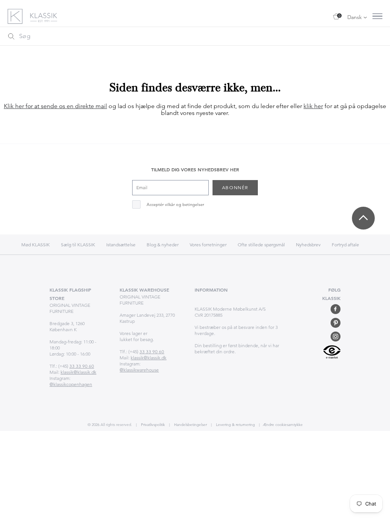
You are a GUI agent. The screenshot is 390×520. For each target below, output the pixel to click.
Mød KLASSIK (35, 244)
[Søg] (11, 36)
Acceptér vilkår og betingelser (175, 204)
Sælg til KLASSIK (78, 244)
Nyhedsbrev (308, 244)
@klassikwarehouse (139, 370)
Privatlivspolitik (152, 424)
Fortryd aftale (345, 244)
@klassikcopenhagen (71, 384)
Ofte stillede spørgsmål (261, 244)
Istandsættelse (121, 244)
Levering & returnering (235, 424)
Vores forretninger (208, 244)
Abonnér (235, 187)
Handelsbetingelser (190, 424)
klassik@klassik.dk (78, 372)
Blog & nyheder (163, 244)
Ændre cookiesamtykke (283, 424)
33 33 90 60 (81, 366)
